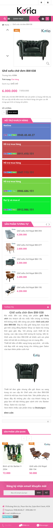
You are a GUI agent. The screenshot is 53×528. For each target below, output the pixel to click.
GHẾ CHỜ (14, 84)
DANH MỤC (18, 18)
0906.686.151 (25, 191)
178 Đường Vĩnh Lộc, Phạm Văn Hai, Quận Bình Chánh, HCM (27, 506)
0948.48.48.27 (26, 135)
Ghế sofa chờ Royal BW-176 (29, 259)
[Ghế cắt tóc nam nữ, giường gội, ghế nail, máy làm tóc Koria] (26, 10)
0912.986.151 (25, 209)
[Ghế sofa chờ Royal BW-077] (10, 248)
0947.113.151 (25, 172)
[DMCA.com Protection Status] (10, 516)
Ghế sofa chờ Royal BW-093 (29, 230)
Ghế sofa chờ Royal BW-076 (29, 273)
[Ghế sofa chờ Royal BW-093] (10, 234)
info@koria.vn (15, 513)
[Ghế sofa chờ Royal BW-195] (10, 290)
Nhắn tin (25, 525)
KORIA (14, 75)
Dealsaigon (40, 408)
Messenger (43, 525)
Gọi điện (8, 525)
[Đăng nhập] (41, 2)
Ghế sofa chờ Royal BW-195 (29, 287)
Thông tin (9, 307)
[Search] (4, 18)
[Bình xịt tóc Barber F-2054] (13, 453)
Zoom (47, 63)
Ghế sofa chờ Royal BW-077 (29, 245)
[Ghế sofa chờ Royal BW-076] (10, 276)
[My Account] (48, 2)
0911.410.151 (25, 153)
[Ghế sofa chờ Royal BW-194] (39, 453)
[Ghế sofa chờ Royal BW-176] (10, 262)
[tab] (26, 307)
